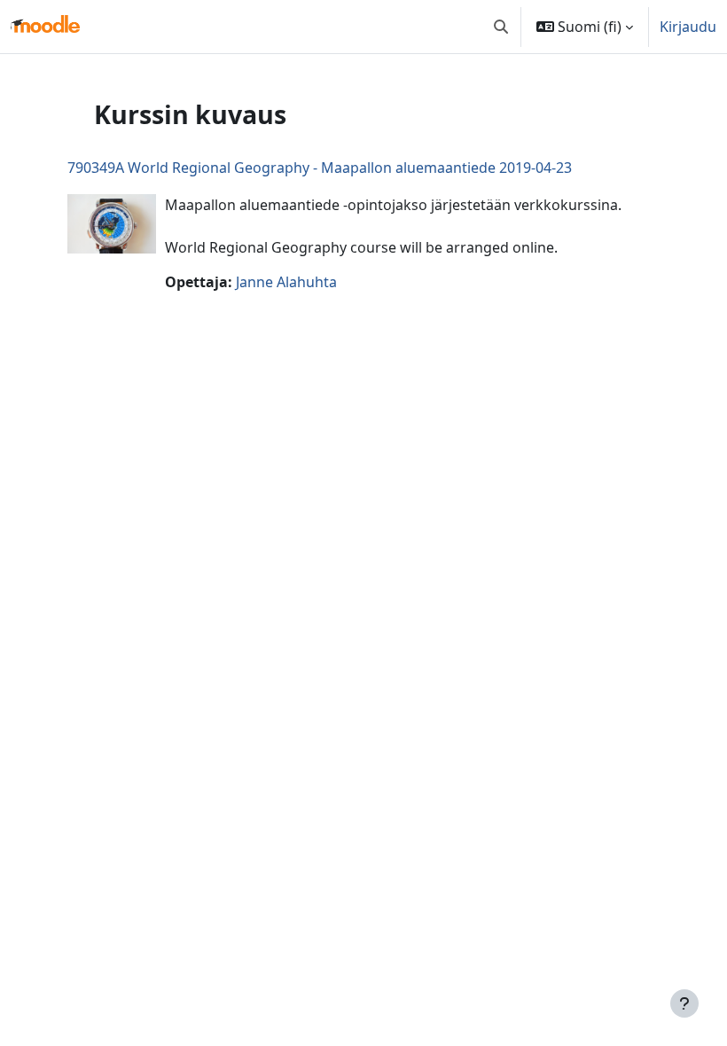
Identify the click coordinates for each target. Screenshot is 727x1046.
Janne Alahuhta (286, 282)
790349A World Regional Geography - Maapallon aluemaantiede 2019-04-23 (319, 167)
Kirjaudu (688, 26)
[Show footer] (684, 1003)
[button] (501, 26)
